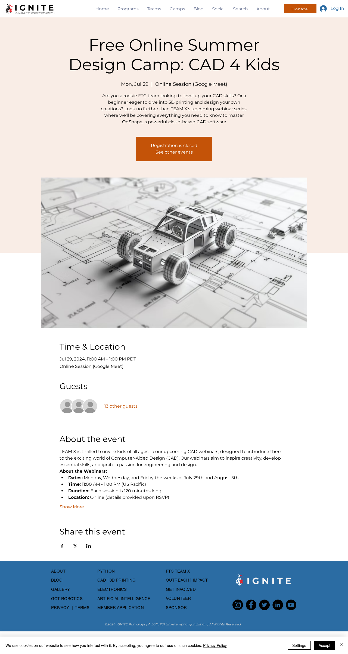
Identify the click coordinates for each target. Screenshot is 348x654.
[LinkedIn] (277, 605)
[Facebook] (251, 605)
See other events (174, 152)
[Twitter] (264, 605)
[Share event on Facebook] (62, 546)
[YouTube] (291, 605)
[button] (128, 8)
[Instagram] (237, 605)
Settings (299, 645)
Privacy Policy (215, 645)
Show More (72, 506)
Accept (324, 645)
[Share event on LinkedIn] (88, 546)
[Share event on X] (75, 546)
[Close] (341, 645)
